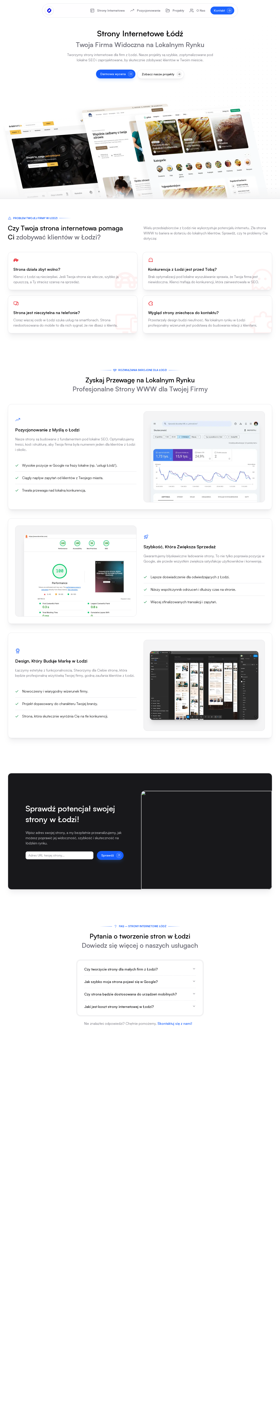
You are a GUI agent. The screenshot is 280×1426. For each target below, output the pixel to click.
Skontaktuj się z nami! (175, 1023)
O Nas (200, 10)
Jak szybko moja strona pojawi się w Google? (121, 981)
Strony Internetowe (111, 10)
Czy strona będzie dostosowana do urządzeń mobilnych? (130, 994)
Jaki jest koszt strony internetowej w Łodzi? (119, 1006)
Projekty (178, 10)
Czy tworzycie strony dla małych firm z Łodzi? (121, 969)
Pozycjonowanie (148, 10)
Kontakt (219, 10)
